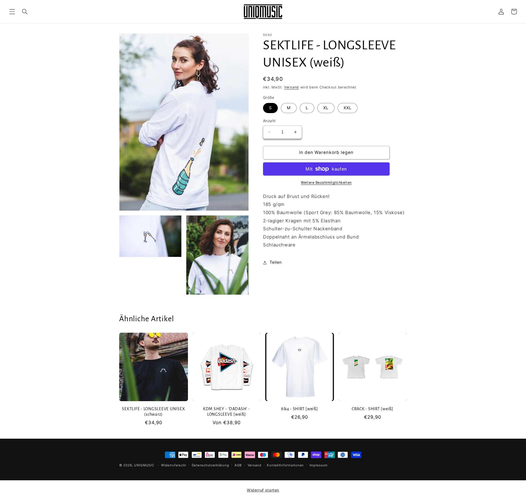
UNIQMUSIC (144, 465)
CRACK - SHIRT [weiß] (372, 409)
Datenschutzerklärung (210, 465)
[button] (12, 11)
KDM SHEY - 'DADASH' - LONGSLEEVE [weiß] (226, 411)
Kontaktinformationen (285, 465)
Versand (291, 87)
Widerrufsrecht (173, 465)
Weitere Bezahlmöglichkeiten (326, 182)
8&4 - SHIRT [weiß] (299, 409)
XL (325, 107)
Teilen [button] (276, 262)
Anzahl (269, 121)
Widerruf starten (263, 490)
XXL (347, 107)
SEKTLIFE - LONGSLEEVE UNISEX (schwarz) (153, 411)
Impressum (319, 465)
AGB (238, 465)
